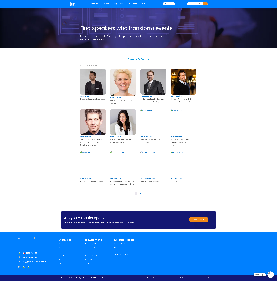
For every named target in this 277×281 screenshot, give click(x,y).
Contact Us (133, 4)
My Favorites (168, 4)
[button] (270, 274)
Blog (115, 4)
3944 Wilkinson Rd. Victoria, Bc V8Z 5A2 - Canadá (34, 261)
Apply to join (199, 220)
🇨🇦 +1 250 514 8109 (30, 253)
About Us (123, 4)
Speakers (94, 4)
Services (106, 4)
